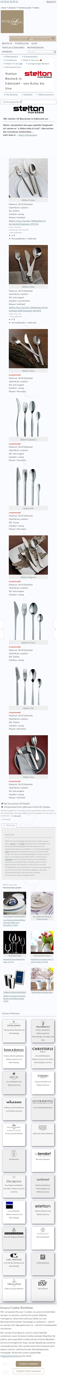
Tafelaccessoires (46, 94)
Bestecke (12, 8)
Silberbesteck (11, 56)
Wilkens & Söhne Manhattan (15, 992)
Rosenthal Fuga (15, 956)
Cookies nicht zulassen (28, 1371)
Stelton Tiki (28, 708)
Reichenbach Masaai (42, 956)
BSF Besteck (43, 1288)
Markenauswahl (24, 8)
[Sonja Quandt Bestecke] (2, 629)
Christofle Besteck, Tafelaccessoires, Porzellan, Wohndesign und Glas (43, 1059)
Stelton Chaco (28, 200)
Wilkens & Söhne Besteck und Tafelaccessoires (14, 1109)
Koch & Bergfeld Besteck (43, 1107)
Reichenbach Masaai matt (42, 992)
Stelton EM (28, 508)
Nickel (21, 843)
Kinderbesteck (31, 56)
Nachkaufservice (13, 67)
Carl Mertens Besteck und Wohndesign (14, 1264)
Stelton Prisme (28, 642)
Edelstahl (28, 94)
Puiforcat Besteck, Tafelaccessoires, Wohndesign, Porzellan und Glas (43, 1035)
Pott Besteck (14, 1159)
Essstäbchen (11, 60)
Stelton (36, 8)
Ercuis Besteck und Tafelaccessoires (14, 1083)
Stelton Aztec (28, 371)
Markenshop (12, 94)
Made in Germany (31, 60)
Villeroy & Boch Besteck (14, 1288)
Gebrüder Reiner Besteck (43, 1133)
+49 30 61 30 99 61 (9, 1)
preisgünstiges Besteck (38, 63)
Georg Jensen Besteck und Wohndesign (14, 1031)
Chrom (13, 843)
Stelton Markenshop (27, 135)
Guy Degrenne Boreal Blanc (15, 916)
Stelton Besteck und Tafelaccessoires (43, 1212)
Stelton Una (28, 777)
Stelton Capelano (28, 439)
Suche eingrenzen (11, 102)
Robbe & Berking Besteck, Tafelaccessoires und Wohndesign (14, 1059)
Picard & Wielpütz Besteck (14, 1237)
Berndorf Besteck (43, 1159)
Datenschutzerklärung (10, 1356)
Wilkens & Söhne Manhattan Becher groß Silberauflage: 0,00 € (14, 998)
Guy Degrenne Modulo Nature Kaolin (42, 917)
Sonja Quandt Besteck (14, 1133)
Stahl (7, 851)
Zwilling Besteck (42, 1263)
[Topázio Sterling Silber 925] (55, 629)
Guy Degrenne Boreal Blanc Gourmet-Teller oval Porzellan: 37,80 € (14, 922)
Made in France (12, 63)
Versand (17, 816)
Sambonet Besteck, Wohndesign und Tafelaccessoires (42, 1188)
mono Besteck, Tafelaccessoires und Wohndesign (14, 1214)
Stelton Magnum (28, 577)
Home (3, 8)
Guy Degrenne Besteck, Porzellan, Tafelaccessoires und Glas (14, 1188)
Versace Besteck (42, 1237)
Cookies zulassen (28, 1364)
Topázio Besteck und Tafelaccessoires (43, 1083)
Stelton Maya (28, 287)
